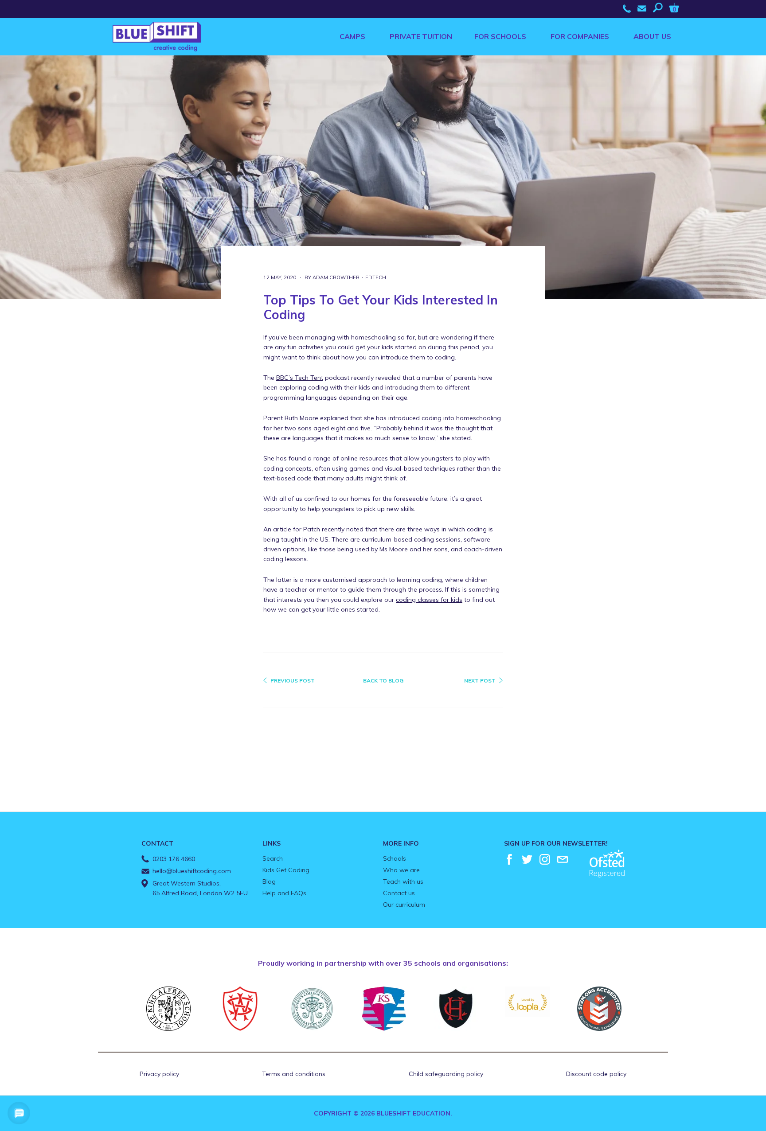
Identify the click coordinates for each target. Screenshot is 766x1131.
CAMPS (352, 36)
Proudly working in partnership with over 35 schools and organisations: (383, 963)
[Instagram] (544, 859)
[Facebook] (509, 859)
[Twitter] (527, 859)
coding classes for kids (429, 600)
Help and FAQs (284, 893)
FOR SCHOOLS (500, 36)
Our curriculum (404, 905)
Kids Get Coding (285, 870)
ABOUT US (652, 36)
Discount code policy (596, 1074)
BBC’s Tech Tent (299, 378)
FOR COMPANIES (580, 36)
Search (272, 858)
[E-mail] (562, 859)
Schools (394, 858)
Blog (269, 881)
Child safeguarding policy (446, 1074)
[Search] (660, 7)
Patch (311, 529)
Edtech (375, 277)
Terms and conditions (293, 1074)
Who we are (401, 870)
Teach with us (403, 881)
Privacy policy (159, 1074)
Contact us (399, 893)
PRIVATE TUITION (421, 36)
